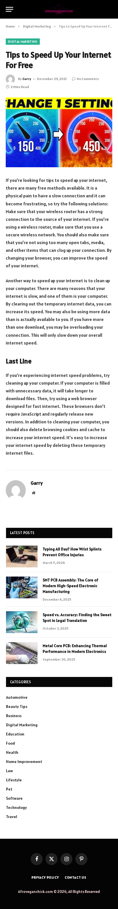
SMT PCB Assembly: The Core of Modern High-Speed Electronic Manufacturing (70, 585)
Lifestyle (14, 780)
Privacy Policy (45, 877)
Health (12, 752)
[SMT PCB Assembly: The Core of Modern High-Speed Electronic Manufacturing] (22, 587)
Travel (11, 816)
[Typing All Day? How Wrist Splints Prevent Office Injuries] (22, 556)
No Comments (88, 79)
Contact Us (75, 877)
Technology (16, 807)
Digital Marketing (23, 42)
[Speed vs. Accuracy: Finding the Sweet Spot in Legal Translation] (22, 622)
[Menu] (9, 9)
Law (9, 770)
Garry (26, 79)
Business (13, 715)
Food (10, 743)
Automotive (16, 697)
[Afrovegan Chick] (59, 9)
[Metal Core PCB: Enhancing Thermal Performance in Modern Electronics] (22, 653)
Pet (9, 789)
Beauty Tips (16, 706)
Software (14, 798)
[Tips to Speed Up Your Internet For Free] (59, 132)
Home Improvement (24, 761)
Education (15, 734)
